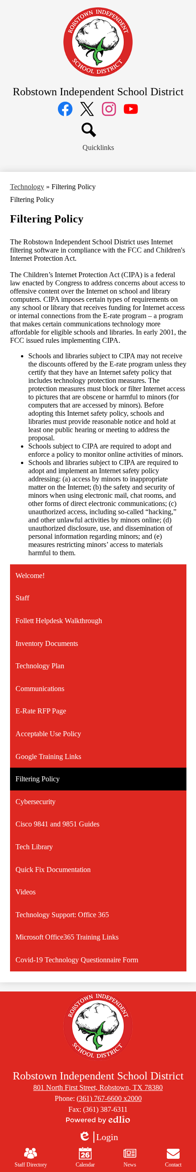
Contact (173, 1165)
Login (98, 1137)
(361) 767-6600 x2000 (109, 1098)
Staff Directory (31, 1165)
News (130, 1165)
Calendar (85, 1165)
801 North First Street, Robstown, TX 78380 (98, 1087)
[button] (98, 147)
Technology (27, 187)
